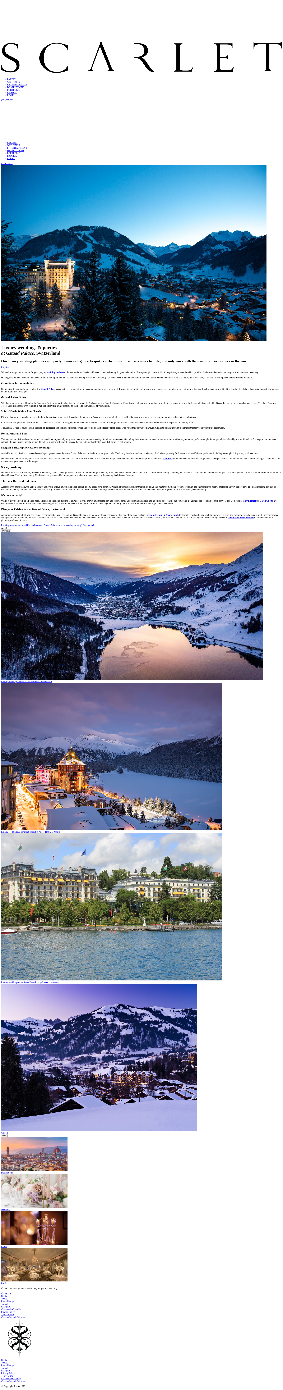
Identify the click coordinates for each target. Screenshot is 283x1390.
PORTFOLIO (13, 90)
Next (4, 1136)
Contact (4, 1296)
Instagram (5, 1306)
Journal (4, 1304)
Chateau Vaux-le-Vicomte (13, 1317)
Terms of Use (7, 1314)
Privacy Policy (8, 1312)
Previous (6, 531)
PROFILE (12, 92)
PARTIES (12, 79)
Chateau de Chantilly (11, 1309)
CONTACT (7, 100)
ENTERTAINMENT (17, 84)
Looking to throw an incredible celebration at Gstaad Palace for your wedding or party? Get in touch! (48, 525)
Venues (4, 1298)
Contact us (6, 1293)
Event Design (7, 1301)
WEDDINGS (13, 82)
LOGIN (11, 95)
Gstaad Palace (48, 389)
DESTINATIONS (15, 87)
